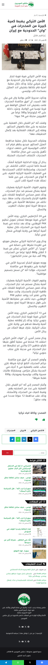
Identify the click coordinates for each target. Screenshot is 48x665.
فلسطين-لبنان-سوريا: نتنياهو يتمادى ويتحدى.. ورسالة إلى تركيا (26, 575)
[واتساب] (18, 439)
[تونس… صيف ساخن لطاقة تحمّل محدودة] (39, 481)
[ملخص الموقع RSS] (19, 626)
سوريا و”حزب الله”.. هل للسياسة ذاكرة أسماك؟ (17, 490)
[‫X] (29, 439)
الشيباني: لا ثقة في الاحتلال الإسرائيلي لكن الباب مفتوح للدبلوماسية (19, 468)
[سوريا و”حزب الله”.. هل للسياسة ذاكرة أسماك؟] (39, 492)
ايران (22, 430)
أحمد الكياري (21, 655)
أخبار (35, 15)
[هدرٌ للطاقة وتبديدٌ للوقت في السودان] (39, 532)
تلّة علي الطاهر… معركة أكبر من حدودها (17, 541)
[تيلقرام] (12, 439)
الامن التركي (37, 430)
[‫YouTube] (22, 626)
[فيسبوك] (35, 439)
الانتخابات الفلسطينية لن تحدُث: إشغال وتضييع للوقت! (26, 581)
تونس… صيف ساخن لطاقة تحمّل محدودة (17, 479)
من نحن (32, 633)
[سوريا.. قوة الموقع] (39, 554)
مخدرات (10, 430)
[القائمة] (3, 5)
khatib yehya (41, 573)
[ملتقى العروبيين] (24, 4)
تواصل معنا (24, 633)
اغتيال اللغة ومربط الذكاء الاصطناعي (22, 569)
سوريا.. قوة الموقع (22, 551)
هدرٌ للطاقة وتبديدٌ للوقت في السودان (19, 530)
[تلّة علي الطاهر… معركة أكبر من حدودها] (39, 543)
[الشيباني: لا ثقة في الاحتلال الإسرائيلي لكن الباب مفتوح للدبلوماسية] (39, 469)
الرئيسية (42, 15)
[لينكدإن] (24, 439)
